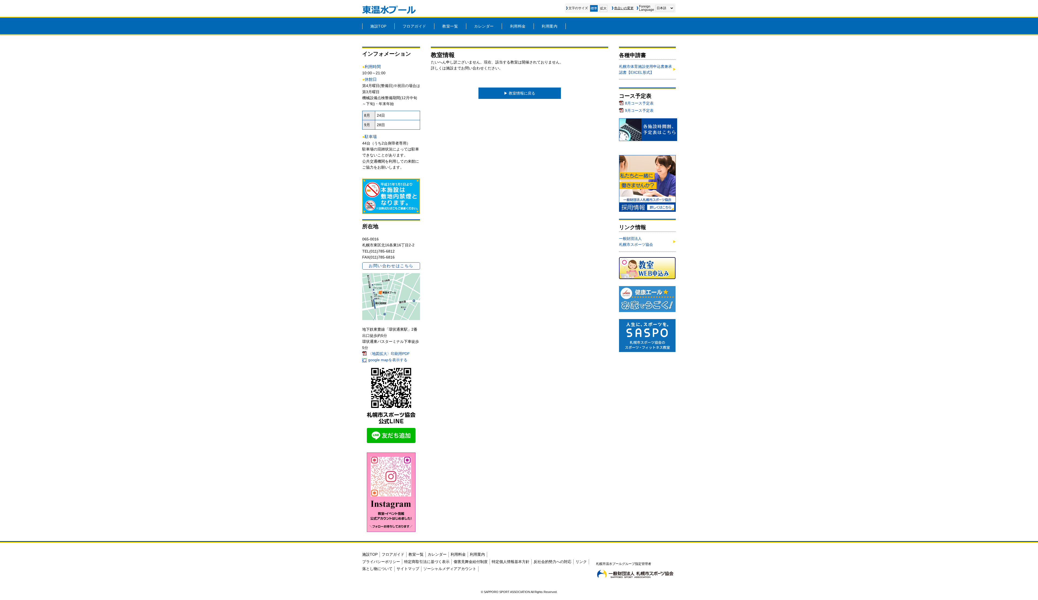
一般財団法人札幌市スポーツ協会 (636, 241)
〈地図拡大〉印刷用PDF (389, 353)
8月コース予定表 (639, 103)
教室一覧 (450, 26)
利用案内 (549, 26)
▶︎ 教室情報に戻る (519, 93)
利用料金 (518, 26)
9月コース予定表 (639, 110)
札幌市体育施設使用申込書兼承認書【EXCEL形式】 (645, 69)
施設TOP (378, 26)
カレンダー (484, 26)
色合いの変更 (624, 8)
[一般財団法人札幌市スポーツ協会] (635, 574)
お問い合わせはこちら (391, 265)
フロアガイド (414, 26)
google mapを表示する (387, 360)
